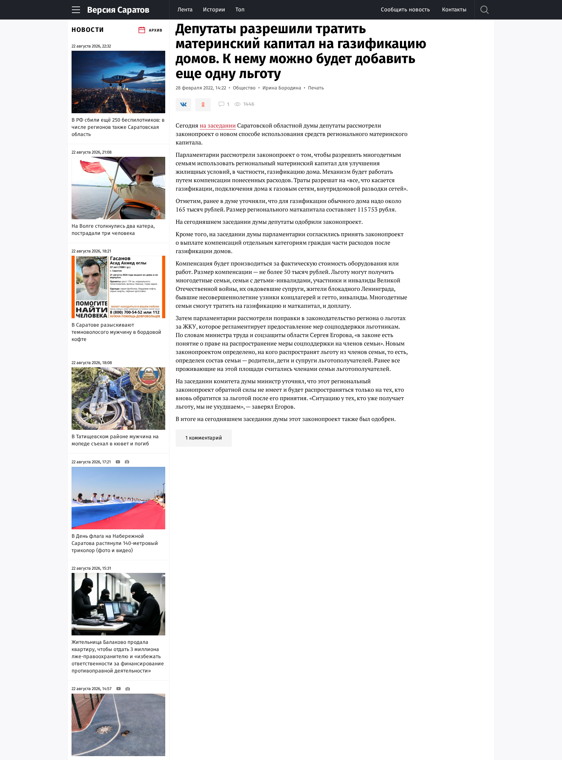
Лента (185, 9)
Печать (316, 88)
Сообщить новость (405, 9)
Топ (240, 9)
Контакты (454, 9)
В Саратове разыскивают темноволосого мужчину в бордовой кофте (116, 332)
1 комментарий (203, 438)
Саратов (118, 10)
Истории (214, 9)
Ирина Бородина (281, 88)
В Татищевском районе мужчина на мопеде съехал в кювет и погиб (115, 440)
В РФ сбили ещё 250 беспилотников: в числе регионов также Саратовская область (118, 127)
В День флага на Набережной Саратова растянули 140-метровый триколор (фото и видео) (115, 543)
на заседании (218, 125)
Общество (244, 88)
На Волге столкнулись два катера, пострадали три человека (113, 229)
